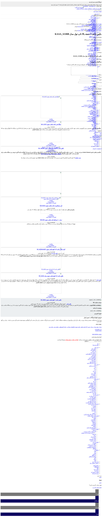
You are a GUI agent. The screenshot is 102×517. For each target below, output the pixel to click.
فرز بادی (94, 351)
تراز (95, 84)
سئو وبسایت (68, 339)
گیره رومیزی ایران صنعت (87, 90)
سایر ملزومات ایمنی (91, 100)
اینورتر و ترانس (92, 36)
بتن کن (94, 371)
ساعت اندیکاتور (92, 130)
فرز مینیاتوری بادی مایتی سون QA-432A (51, 205)
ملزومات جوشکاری (91, 121)
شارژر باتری (93, 114)
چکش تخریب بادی (92, 359)
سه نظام (94, 129)
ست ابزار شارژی (92, 401)
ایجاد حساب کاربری (96, 487)
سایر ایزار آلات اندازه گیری (90, 87)
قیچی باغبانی (93, 384)
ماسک (94, 99)
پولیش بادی (93, 17)
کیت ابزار (94, 390)
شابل (95, 133)
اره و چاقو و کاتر (92, 50)
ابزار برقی (96, 32)
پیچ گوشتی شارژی (91, 398)
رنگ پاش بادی (93, 362)
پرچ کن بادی (93, 16)
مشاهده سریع (51, 120)
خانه (100, 24)
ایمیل (99, 79)
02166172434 (98, 330)
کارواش (94, 107)
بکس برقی (93, 39)
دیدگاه (99, 74)
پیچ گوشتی (93, 59)
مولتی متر (93, 409)
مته (95, 126)
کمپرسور (94, 355)
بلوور (95, 372)
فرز (95, 38)
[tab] (50, 47)
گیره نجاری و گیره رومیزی (90, 89)
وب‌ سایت (99, 82)
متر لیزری (93, 405)
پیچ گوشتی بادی (92, 358)
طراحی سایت (75, 339)
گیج (95, 132)
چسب (97, 110)
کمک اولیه (93, 124)
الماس (94, 454)
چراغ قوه (94, 421)
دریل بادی (93, 31)
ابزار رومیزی (93, 47)
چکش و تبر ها (93, 389)
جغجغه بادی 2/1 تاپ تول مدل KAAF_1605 (89, 30)
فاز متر (94, 393)
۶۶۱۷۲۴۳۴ (85, 6)
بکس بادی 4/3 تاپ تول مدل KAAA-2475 (89, 26)
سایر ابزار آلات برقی (91, 48)
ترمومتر (94, 413)
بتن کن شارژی (92, 396)
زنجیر (94, 108)
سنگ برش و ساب (92, 107)
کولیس (94, 406)
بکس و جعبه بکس (92, 53)
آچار (95, 52)
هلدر (95, 125)
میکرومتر (94, 410)
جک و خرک (93, 110)
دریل (95, 368)
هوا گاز (94, 122)
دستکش (94, 95)
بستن (100, 477)
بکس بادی (93, 15)
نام (100, 77)
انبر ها (94, 53)
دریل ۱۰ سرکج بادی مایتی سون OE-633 (51, 220)
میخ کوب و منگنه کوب (91, 354)
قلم (95, 134)
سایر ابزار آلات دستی (91, 63)
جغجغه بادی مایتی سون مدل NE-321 (51, 154)
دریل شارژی (93, 400)
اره (95, 41)
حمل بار (94, 111)
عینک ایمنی (93, 92)
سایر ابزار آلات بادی (91, 363)
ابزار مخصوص (92, 57)
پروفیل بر (94, 46)
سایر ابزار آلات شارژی (91, 402)
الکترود (94, 117)
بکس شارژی (93, 397)
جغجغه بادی (93, 350)
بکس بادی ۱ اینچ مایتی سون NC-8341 (51, 300)
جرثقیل (94, 103)
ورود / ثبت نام (95, 473)
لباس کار (94, 125)
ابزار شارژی (96, 58)
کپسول (94, 96)
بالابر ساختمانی (92, 112)
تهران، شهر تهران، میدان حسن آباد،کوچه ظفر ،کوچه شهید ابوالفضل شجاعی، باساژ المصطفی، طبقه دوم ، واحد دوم (75, 327)
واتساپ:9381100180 (96, 334)
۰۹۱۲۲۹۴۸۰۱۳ (92, 6)
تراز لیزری (93, 408)
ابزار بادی (96, 14)
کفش (94, 418)
